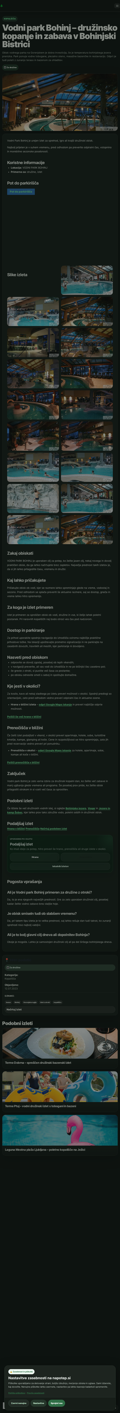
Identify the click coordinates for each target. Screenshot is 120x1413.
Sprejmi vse (56, 1403)
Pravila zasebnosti (35, 1393)
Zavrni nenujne (18, 1403)
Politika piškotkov (16, 1393)
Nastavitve (38, 1403)
